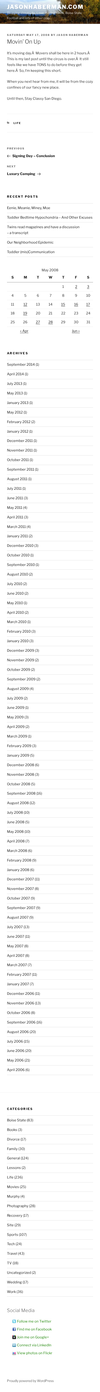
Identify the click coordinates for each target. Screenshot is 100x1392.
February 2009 (19, 746)
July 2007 (15, 927)
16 (76, 304)
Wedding (14, 1282)
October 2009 (18, 670)
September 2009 (21, 679)
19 (25, 313)
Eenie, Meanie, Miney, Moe (28, 208)
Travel (12, 1253)
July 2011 (14, 488)
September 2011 (20, 469)
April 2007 (15, 956)
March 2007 (17, 965)
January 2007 (18, 984)
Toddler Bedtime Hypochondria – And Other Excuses (50, 217)
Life (17, 123)
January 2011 (17, 536)
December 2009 (20, 650)
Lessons (14, 1168)
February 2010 (19, 631)
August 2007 (18, 917)
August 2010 (17, 574)
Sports (12, 1235)
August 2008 (18, 803)
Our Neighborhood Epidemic (30, 242)
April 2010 (15, 612)
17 (88, 304)
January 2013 (18, 403)
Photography (17, 1206)
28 (50, 322)
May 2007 (15, 946)
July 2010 (14, 584)
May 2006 (15, 1060)
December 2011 (20, 441)
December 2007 (20, 879)
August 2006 (18, 1032)
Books (12, 1130)
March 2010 (17, 622)
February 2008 (19, 860)
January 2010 (18, 641)
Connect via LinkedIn (34, 1345)
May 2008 (15, 832)
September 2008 (21, 793)
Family (12, 1149)
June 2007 (15, 936)
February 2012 (18, 422)
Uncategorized (19, 1273)
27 (38, 322)
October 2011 (18, 460)
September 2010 (21, 565)
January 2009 (18, 755)
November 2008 (20, 774)
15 (63, 304)
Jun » (76, 331)
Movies (13, 1187)
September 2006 (21, 1022)
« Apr (24, 331)
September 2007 (21, 908)
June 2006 (15, 1051)
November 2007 (20, 889)
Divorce (13, 1139)
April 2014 (15, 374)
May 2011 (14, 508)
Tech (11, 1244)
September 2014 (21, 364)
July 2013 (14, 384)
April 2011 (15, 517)
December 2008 (20, 765)
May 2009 (15, 717)
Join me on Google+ (33, 1337)
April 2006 (16, 1070)
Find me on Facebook (34, 1329)
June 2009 (15, 708)
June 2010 (15, 593)
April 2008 (16, 841)
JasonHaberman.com (45, 6)
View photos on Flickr (34, 1353)
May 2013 (15, 393)
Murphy (13, 1196)
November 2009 (20, 660)
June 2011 (15, 498)
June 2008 (15, 822)
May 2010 (15, 603)
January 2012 (17, 431)
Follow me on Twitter (34, 1321)
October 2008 (18, 784)
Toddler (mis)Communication (31, 252)
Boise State (16, 1120)
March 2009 (17, 736)
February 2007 (19, 974)
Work (11, 1292)
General (13, 1158)
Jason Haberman (72, 35)
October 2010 (18, 555)
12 (25, 304)
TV (9, 1263)
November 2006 (20, 1003)
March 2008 (17, 851)
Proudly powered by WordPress (30, 1381)
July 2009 (15, 698)
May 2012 (15, 412)
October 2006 (18, 1013)
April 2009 (16, 727)
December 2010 (20, 546)
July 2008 (15, 812)
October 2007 (18, 898)
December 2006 (20, 994)
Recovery (14, 1215)
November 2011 (20, 450)
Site (10, 1225)
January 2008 (18, 870)
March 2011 (16, 527)
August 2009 (18, 689)
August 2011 (17, 479)
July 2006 (15, 1041)
